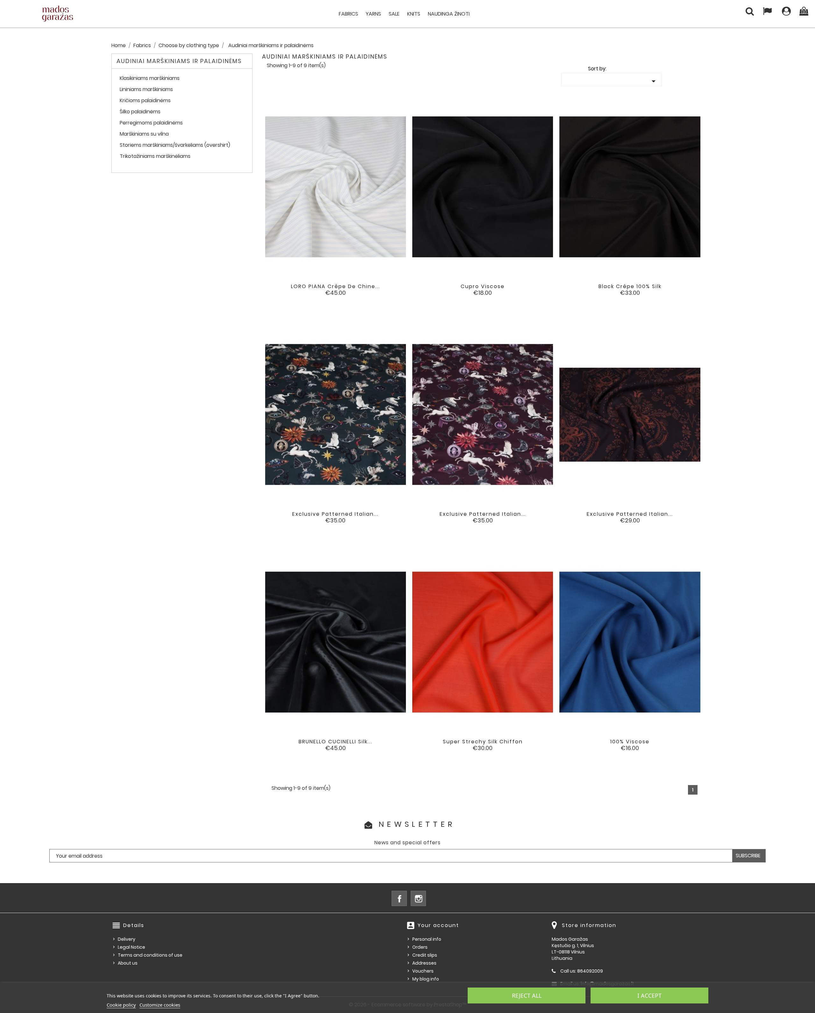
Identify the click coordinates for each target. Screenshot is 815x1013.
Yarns (373, 14)
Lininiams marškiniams (146, 89)
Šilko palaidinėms (140, 112)
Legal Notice (131, 947)
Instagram (418, 898)
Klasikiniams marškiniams (150, 78)
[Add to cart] (309, 291)
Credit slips (424, 955)
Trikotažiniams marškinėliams (155, 156)
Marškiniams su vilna (144, 134)
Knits (413, 14)
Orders (420, 947)
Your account (438, 925)
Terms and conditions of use (150, 955)
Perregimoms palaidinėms (151, 123)
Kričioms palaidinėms (145, 100)
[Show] (327, 291)
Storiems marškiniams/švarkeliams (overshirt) (175, 145)
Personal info (426, 939)
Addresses (424, 963)
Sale (394, 14)
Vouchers (423, 971)
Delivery (126, 939)
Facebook (399, 898)
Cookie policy (121, 1005)
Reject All (527, 995)
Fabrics (348, 14)
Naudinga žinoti (449, 14)
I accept (649, 995)
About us (128, 963)
